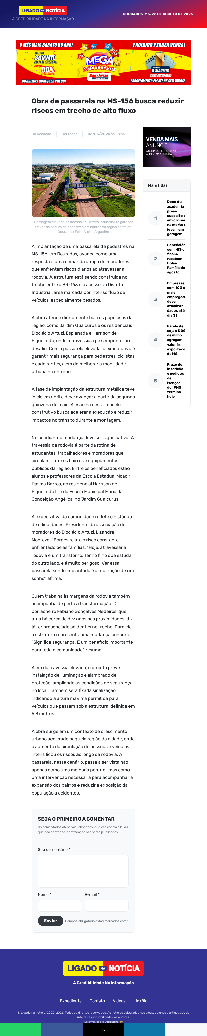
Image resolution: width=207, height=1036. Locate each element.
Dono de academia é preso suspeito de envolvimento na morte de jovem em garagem (179, 218)
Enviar (50, 920)
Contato (97, 1000)
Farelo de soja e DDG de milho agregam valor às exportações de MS (178, 340)
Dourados (69, 134)
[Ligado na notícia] (43, 10)
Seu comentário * (54, 849)
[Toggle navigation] (9, 14)
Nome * (44, 894)
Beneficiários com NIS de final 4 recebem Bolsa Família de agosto (178, 258)
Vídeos (119, 1000)
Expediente (71, 1000)
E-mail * (92, 894)
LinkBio (140, 1000)
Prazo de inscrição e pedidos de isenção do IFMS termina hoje (175, 380)
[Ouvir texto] (186, 1029)
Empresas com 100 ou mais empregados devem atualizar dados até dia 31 (178, 299)
